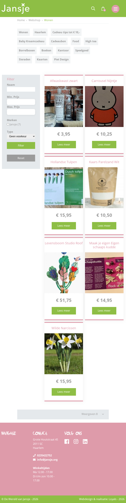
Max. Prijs (13, 107)
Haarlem (40, 32)
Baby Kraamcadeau (31, 41)
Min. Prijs (13, 97)
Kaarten (42, 59)
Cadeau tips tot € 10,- (66, 32)
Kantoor (63, 50)
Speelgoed (81, 50)
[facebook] (67, 442)
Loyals (112, 499)
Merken (12, 120)
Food (76, 41)
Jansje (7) (15, 124)
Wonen (23, 32)
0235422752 (44, 455)
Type (10, 132)
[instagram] (77, 442)
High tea (90, 41)
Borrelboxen (27, 50)
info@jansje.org (47, 459)
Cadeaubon (58, 41)
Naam (11, 85)
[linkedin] (85, 442)
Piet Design (61, 59)
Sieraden (24, 59)
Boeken (46, 50)
